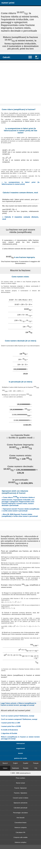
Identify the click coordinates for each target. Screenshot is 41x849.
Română (25, 768)
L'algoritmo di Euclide (9, 733)
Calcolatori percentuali (20, 808)
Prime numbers (20, 778)
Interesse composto (21, 827)
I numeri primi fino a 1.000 (10, 723)
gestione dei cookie (20, 758)
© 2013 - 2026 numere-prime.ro (20, 773)
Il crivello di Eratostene (9, 730)
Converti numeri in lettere (20, 798)
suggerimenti (20, 748)
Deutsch (5, 763)
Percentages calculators (20, 812)
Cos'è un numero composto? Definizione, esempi (19, 719)
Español (25, 763)
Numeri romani (20, 783)
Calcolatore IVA (20, 832)
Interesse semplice (20, 842)
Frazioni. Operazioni (20, 788)
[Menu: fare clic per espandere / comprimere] (31, 57)
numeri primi (7, 2)
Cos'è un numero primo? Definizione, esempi (17, 716)
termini (20, 753)
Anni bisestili (20, 817)
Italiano (5, 768)
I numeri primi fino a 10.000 (11, 726)
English (15, 763)
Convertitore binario (20, 822)
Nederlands (15, 768)
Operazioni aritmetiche (20, 803)
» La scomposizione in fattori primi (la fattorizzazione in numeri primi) (20, 183)
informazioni (20, 743)
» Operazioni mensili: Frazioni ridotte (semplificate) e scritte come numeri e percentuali (20, 510)
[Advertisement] (20, 83)
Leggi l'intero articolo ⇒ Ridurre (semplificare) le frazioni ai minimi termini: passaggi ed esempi (18, 704)
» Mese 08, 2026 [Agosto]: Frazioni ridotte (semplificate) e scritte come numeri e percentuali (20, 515)
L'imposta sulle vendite (20, 837)
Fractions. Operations (20, 793)
